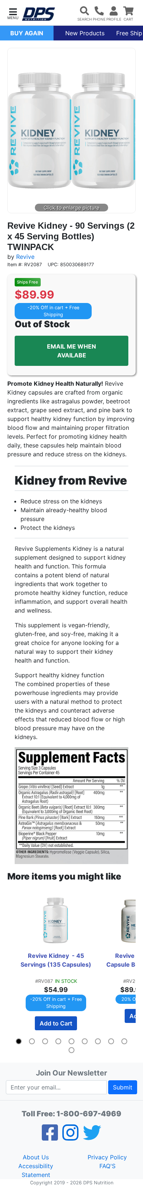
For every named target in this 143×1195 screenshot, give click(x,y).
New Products (84, 33)
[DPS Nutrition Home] (38, 14)
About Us (36, 1157)
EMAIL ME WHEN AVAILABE (71, 351)
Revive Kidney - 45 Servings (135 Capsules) (56, 960)
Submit (122, 1087)
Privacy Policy (107, 1157)
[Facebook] (50, 1137)
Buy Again (26, 33)
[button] (13, 13)
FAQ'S (107, 1166)
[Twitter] (92, 1137)
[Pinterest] (70, 1137)
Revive (25, 256)
